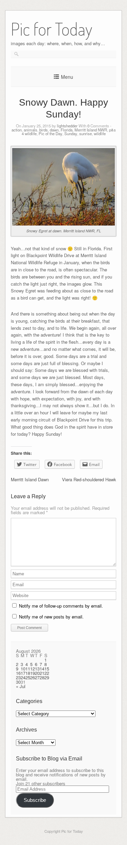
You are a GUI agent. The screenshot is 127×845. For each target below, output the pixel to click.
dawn (54, 129)
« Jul (20, 686)
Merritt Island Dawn (30, 479)
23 (18, 677)
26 (32, 677)
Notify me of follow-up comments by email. (61, 606)
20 (37, 673)
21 (42, 673)
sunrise (85, 133)
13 (37, 668)
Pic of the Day (50, 133)
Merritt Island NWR (91, 129)
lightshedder (67, 125)
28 (42, 677)
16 (18, 673)
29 (46, 677)
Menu (67, 76)
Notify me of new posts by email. (51, 616)
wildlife (100, 133)
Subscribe (35, 800)
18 (27, 673)
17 (23, 673)
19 (32, 673)
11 (27, 668)
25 (27, 677)
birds (43, 129)
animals (30, 129)
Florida (66, 129)
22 (46, 673)
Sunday (70, 133)
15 (46, 668)
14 (42, 668)
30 (18, 682)
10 (23, 668)
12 (32, 668)
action (17, 129)
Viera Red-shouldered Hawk (89, 479)
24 (23, 677)
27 (37, 677)
